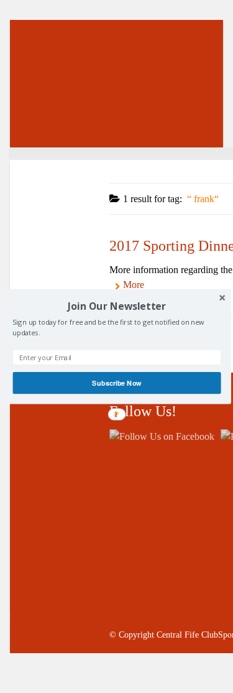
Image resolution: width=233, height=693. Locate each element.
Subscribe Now (116, 383)
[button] (116, 306)
